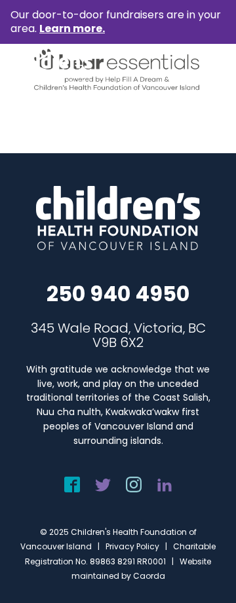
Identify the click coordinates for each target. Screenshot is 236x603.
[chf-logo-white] (51, 68)
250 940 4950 (118, 294)
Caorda (149, 575)
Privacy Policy (132, 546)
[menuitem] (207, 68)
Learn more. (72, 28)
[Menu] (207, 68)
